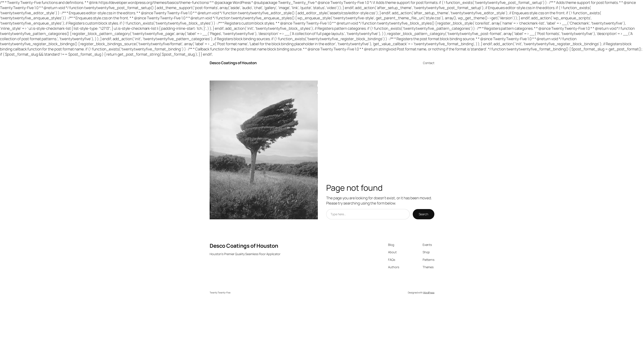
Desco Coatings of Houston (233, 62)
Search (423, 214)
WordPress (428, 292)
